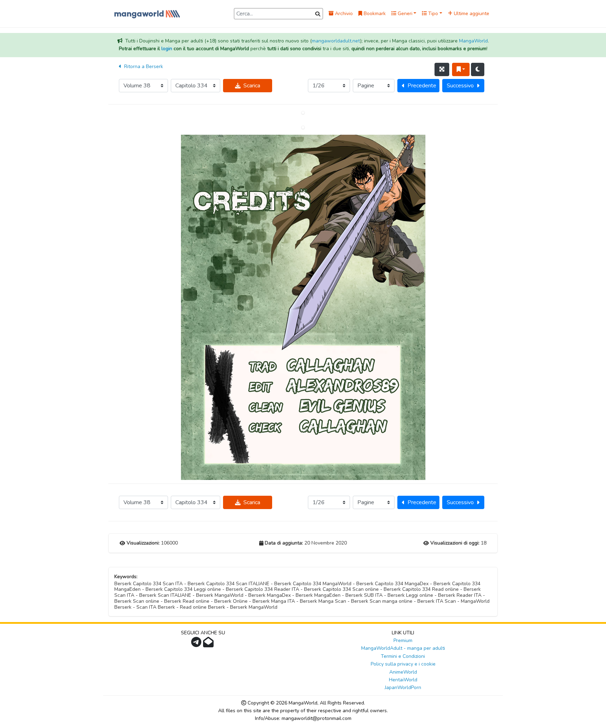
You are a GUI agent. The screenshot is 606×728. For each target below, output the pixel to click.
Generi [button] (404, 13)
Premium (402, 640)
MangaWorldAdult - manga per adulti (403, 648)
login (166, 48)
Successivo (460, 85)
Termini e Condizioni (403, 656)
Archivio (343, 13)
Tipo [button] (432, 13)
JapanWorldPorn (403, 687)
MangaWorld (473, 41)
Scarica (251, 85)
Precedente (422, 85)
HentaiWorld (403, 679)
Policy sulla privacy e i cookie (403, 664)
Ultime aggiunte (470, 13)
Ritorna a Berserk (143, 66)
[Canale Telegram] (197, 644)
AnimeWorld (403, 672)
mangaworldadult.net (336, 41)
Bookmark (374, 13)
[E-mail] (209, 644)
